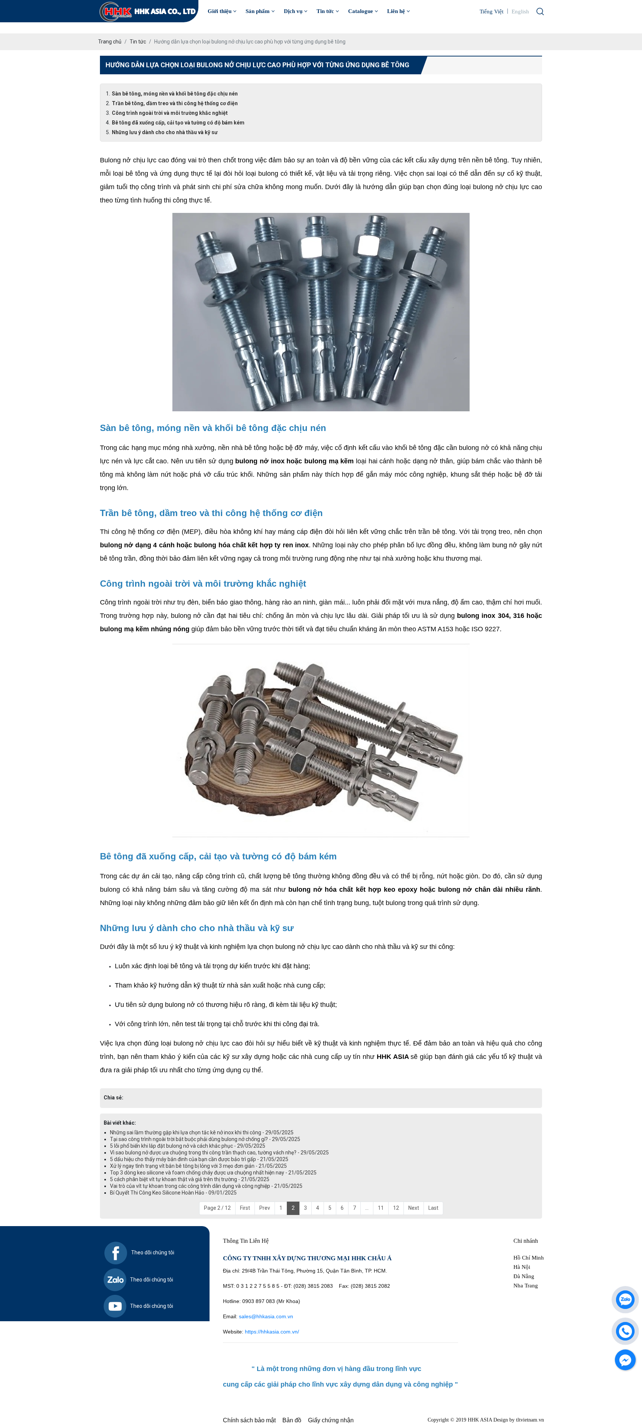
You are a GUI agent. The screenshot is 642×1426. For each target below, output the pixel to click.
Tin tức (325, 11)
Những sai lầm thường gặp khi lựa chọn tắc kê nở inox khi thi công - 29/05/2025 (202, 1132)
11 (381, 1208)
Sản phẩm (258, 11)
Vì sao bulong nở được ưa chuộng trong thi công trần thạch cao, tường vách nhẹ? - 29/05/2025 (219, 1153)
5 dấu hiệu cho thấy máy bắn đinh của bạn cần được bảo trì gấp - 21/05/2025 (199, 1159)
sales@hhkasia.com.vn (266, 1316)
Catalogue (360, 11)
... (367, 1208)
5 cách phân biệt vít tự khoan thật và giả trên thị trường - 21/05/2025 (189, 1179)
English (520, 11)
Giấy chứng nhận (331, 1420)
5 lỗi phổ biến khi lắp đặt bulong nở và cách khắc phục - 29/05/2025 (187, 1146)
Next (413, 1208)
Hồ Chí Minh (528, 1258)
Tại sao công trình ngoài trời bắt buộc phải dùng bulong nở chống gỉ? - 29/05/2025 (205, 1139)
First (245, 1208)
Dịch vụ (293, 11)
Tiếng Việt (491, 11)
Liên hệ (396, 11)
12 (396, 1208)
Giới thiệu (219, 11)
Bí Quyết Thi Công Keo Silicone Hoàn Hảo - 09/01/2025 (173, 1193)
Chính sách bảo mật (249, 1420)
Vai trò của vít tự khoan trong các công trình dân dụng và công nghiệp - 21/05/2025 (206, 1186)
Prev (264, 1208)
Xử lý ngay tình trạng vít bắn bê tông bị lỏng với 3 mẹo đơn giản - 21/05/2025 (198, 1166)
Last (433, 1208)
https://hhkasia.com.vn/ (273, 1332)
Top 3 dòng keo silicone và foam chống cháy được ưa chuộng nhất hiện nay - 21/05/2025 (213, 1173)
